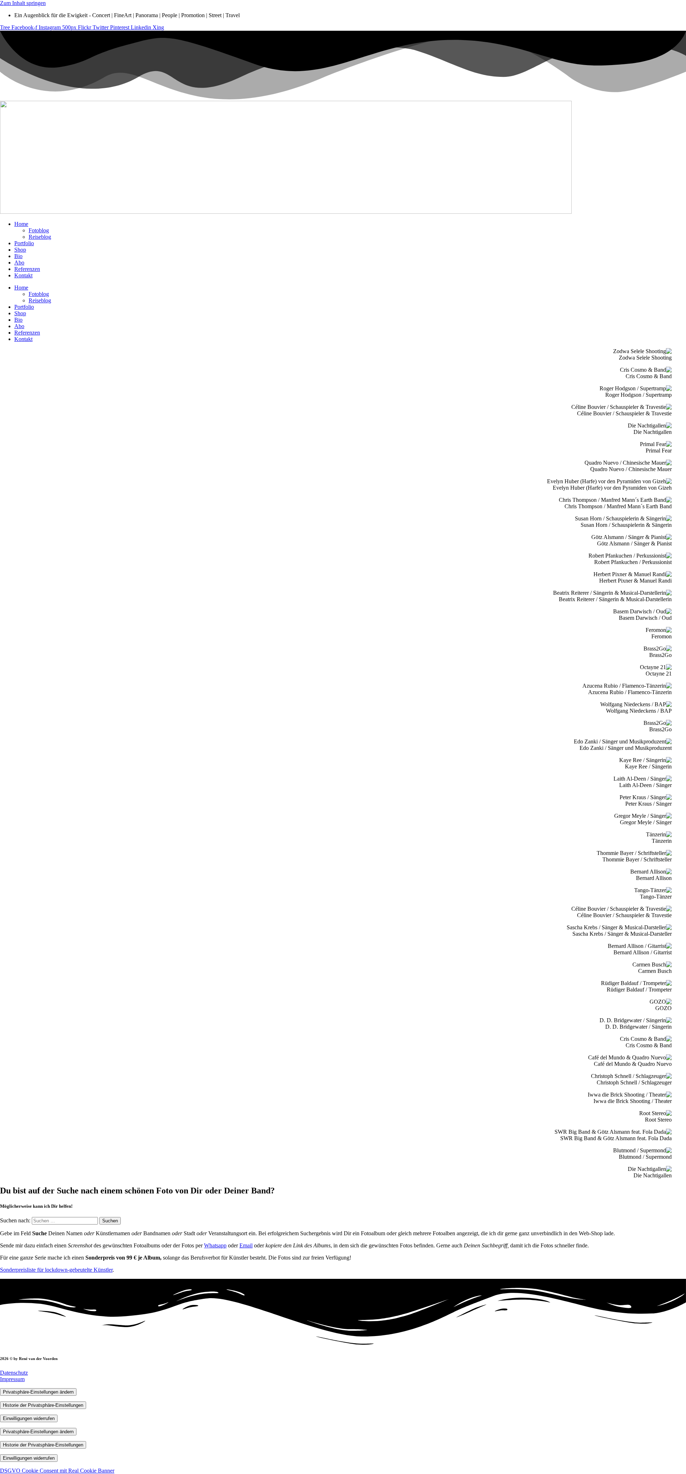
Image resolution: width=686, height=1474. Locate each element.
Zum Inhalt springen (23, 3)
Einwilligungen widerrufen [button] (29, 1418)
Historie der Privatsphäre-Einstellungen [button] (43, 1405)
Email (246, 1245)
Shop (20, 250)
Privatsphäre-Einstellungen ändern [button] (38, 1392)
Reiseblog (40, 237)
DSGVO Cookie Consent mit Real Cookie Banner (57, 1471)
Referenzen (27, 269)
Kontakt (23, 275)
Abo (19, 262)
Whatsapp (215, 1245)
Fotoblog (39, 230)
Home (21, 224)
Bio (18, 256)
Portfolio (24, 243)
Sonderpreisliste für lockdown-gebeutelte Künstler (56, 1270)
